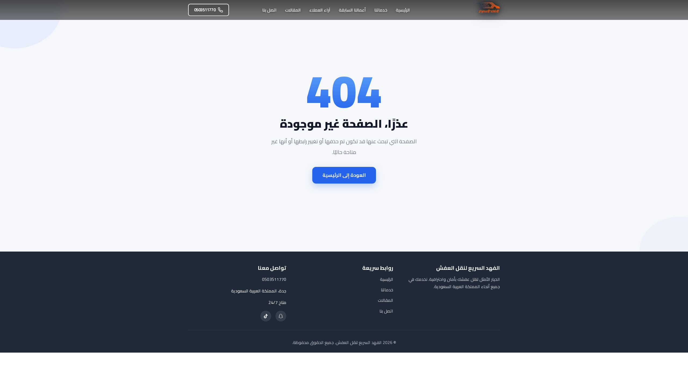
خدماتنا (380, 10)
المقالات (293, 10)
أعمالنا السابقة (352, 10)
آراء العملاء (319, 10)
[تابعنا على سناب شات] (280, 316)
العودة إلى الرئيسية (344, 175)
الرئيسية (403, 10)
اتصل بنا (269, 10)
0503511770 (205, 10)
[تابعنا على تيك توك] (265, 316)
